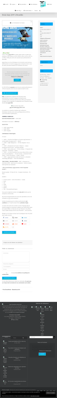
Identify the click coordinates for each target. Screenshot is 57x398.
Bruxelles (42, 46)
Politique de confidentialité (17, 76)
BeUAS (43, 45)
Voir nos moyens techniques (18, 312)
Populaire (6, 337)
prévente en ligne (24, 202)
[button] (39, 10)
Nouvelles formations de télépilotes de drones (17, 358)
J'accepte (17, 80)
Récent (14, 337)
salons (41, 40)
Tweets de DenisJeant (42, 342)
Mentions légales (5, 389)
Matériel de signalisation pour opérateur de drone (17, 367)
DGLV (48, 48)
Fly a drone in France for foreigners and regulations (17, 348)
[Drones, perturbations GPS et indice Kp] (5, 342)
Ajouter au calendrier (9, 232)
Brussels (47, 45)
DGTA (51, 48)
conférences (46, 46)
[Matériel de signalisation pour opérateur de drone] (5, 372)
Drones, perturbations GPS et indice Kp (17, 341)
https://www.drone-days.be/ (46, 56)
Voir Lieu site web (44, 85)
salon (47, 51)
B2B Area (17, 121)
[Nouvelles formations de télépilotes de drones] (5, 360)
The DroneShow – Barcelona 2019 (11, 289)
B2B (3, 96)
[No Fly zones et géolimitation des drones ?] (5, 383)
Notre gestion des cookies (34, 395)
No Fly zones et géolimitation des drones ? (17, 382)
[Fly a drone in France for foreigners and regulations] (5, 350)
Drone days (42, 49)
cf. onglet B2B (9, 103)
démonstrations (43, 48)
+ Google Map (44, 79)
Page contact (15, 319)
